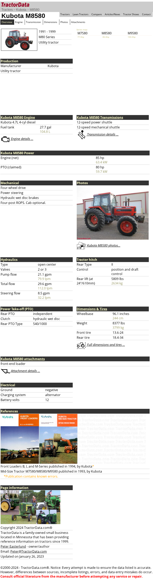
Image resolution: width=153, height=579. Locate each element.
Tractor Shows (131, 14)
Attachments (78, 22)
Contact (146, 14)
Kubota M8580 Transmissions (100, 117)
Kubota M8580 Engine (18, 117)
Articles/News (112, 14)
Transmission (33, 22)
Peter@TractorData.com (28, 551)
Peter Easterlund (13, 546)
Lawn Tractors (80, 14)
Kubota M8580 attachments (23, 359)
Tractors (7, 9)
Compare (96, 14)
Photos (64, 22)
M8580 (34, 9)
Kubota (21, 9)
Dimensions (50, 22)
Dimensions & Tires (92, 309)
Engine (19, 22)
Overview (7, 22)
